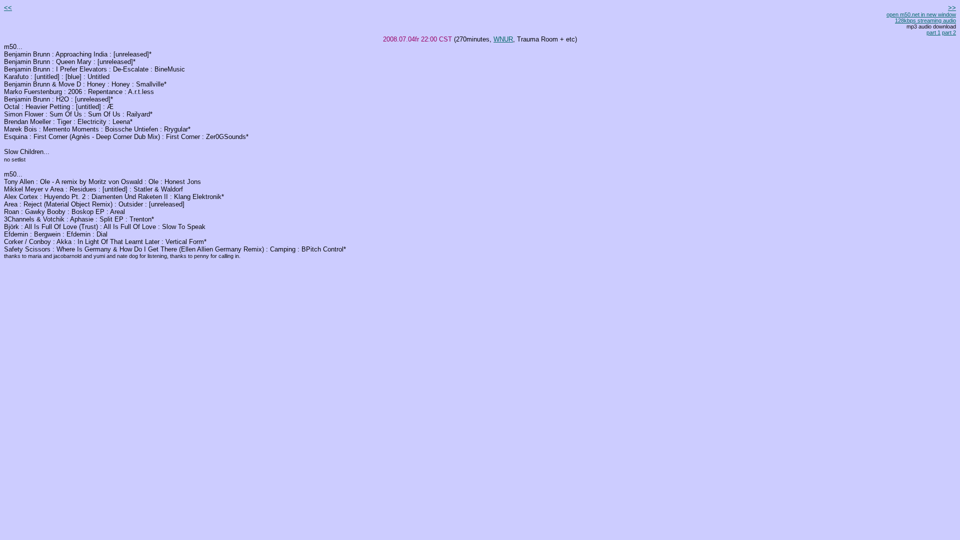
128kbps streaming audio (925, 21)
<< (8, 8)
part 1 (933, 33)
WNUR (503, 39)
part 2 (949, 33)
